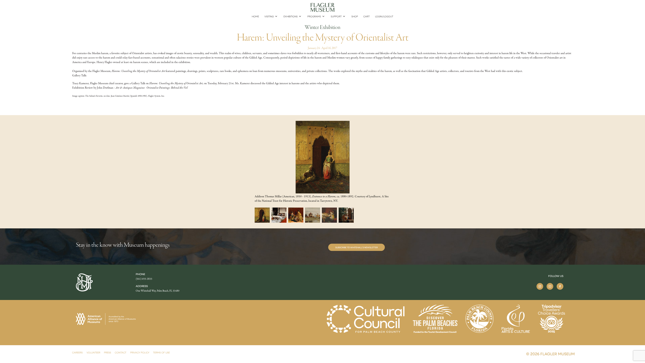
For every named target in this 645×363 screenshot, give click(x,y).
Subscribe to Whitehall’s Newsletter (356, 247)
